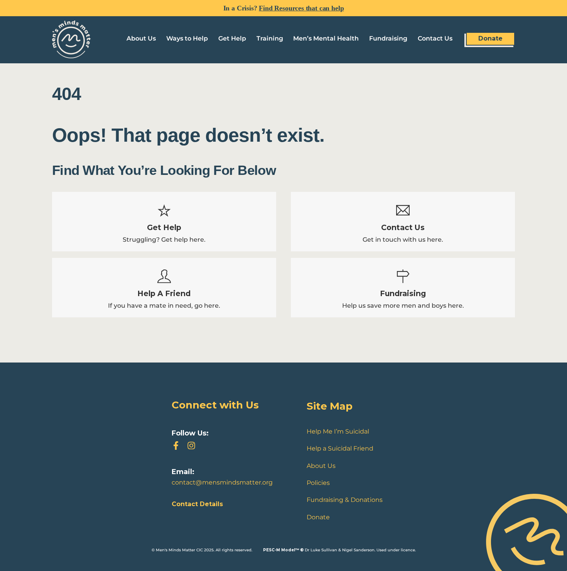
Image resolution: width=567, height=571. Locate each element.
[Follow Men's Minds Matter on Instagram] (191, 445)
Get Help (232, 38)
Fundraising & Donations (345, 499)
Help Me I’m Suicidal (338, 431)
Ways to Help (187, 38)
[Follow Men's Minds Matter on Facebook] (176, 445)
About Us (141, 38)
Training (269, 38)
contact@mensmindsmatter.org (222, 482)
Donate (490, 38)
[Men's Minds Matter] (71, 54)
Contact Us (435, 38)
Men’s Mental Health (326, 38)
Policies (318, 482)
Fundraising (388, 38)
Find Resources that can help (301, 8)
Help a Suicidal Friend (340, 448)
